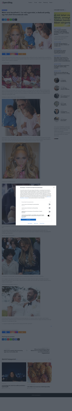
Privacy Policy (42, 223)
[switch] (49, 204)
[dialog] (36, 205)
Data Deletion (30, 223)
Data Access (36, 223)
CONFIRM (28, 219)
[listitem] (36, 202)
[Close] (54, 188)
